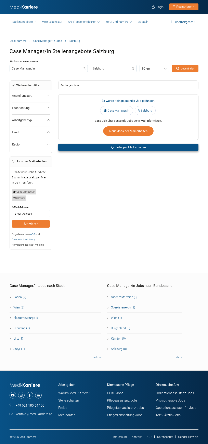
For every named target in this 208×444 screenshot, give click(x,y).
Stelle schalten (68, 400)
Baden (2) (19, 297)
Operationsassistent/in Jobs (176, 408)
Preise (62, 408)
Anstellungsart (22, 96)
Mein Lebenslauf (52, 21)
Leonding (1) (21, 328)
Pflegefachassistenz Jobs (125, 408)
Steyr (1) (19, 349)
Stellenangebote (22, 21)
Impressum (120, 437)
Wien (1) (116, 318)
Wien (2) (18, 307)
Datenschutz (165, 437)
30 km (146, 69)
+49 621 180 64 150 (29, 405)
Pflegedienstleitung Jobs (124, 415)
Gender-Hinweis (188, 437)
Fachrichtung (20, 108)
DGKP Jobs (115, 393)
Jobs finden (187, 68)
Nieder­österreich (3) (124, 297)
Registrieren (184, 7)
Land (15, 132)
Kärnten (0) (118, 338)
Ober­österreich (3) (123, 307)
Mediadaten (66, 415)
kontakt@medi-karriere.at (33, 414)
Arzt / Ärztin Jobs (168, 415)
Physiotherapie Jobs (170, 400)
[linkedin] (38, 395)
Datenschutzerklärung (24, 239)
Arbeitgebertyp (22, 120)
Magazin (143, 21)
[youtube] (13, 395)
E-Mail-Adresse (20, 207)
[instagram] (21, 395)
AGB (32, 234)
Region (16, 144)
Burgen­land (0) (120, 328)
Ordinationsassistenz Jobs (175, 393)
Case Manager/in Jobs (47, 40)
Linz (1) (18, 338)
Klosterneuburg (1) (25, 318)
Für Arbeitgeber (183, 22)
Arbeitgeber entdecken (82, 21)
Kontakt (137, 437)
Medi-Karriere (18, 40)
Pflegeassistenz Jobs (122, 400)
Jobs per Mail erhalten (130, 147)
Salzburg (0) (119, 349)
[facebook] (30, 395)
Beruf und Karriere (116, 21)
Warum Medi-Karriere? (74, 393)
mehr (96, 357)
